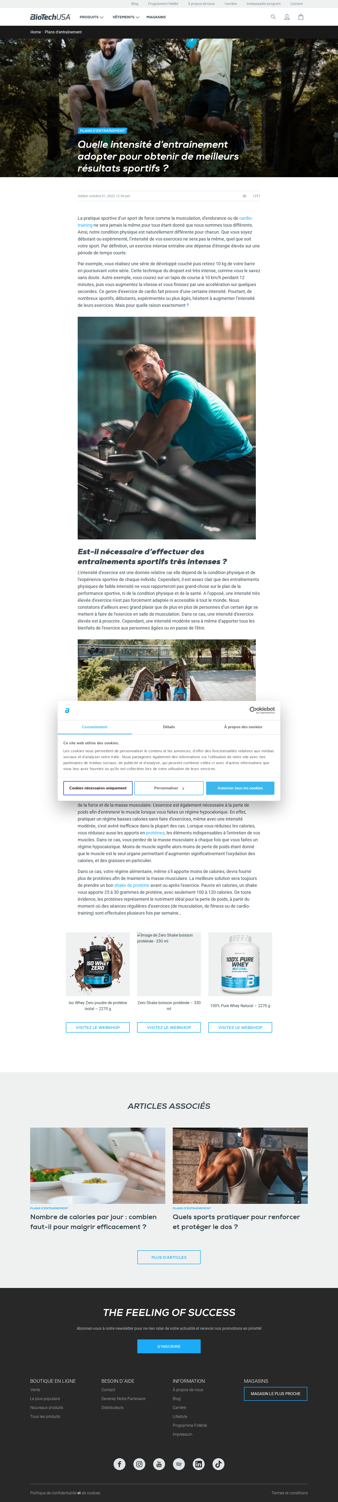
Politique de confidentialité (53, 1493)
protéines (155, 832)
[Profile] (287, 16)
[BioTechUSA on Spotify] (179, 1464)
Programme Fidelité (163, 4)
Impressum (182, 1434)
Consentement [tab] (94, 727)
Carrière (231, 4)
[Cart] (301, 16)
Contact (296, 4)
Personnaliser (166, 788)
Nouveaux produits (46, 1407)
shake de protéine (131, 885)
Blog (134, 4)
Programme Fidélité (190, 1425)
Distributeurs (112, 1407)
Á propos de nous (201, 4)
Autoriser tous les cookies (240, 788)
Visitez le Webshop (98, 1028)
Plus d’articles (169, 1258)
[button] (92, 17)
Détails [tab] (169, 727)
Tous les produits (45, 1416)
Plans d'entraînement (63, 32)
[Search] (273, 16)
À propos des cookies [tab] (243, 727)
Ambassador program (264, 4)
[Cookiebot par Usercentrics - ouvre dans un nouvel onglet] (253, 710)
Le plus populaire (45, 1398)
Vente (35, 1389)
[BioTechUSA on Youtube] (159, 1464)
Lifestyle (180, 1416)
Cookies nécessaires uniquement (97, 788)
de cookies (91, 1493)
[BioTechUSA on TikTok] (218, 1464)
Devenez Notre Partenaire (123, 1398)
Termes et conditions (289, 1493)
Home (35, 32)
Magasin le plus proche (275, 1393)
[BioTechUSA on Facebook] (119, 1464)
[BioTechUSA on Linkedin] (199, 1464)
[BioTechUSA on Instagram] (139, 1464)
